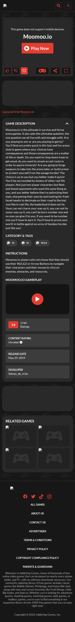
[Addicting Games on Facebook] (25, 497)
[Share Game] (55, 70)
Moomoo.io (27, 111)
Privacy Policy (37, 549)
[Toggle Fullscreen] (66, 70)
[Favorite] (24, 70)
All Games (38, 504)
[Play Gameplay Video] (38, 299)
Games (6, 111)
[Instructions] (42, 70)
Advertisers (37, 531)
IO (15, 111)
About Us (37, 513)
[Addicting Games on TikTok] (41, 498)
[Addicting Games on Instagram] (49, 498)
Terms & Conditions (38, 540)
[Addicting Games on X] (33, 497)
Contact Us (37, 522)
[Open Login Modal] (68, 5)
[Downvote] (15, 70)
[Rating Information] (20, 342)
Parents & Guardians (37, 566)
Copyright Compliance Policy (37, 557)
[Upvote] (7, 70)
